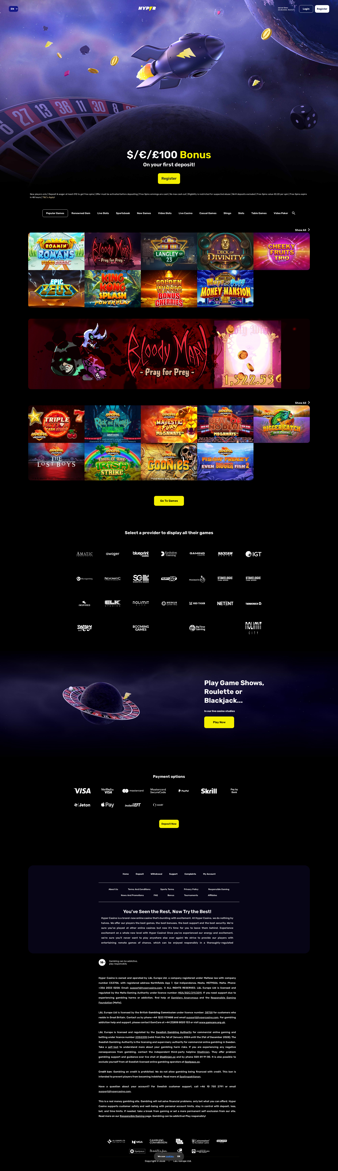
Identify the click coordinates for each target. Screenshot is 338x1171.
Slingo (227, 213)
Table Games (259, 213)
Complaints (190, 874)
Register (322, 8)
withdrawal (156, 874)
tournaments (191, 895)
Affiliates (212, 895)
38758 (209, 1012)
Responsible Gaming (218, 889)
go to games (169, 500)
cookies (170, 1156)
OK (178, 1156)
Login (306, 8)
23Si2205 (141, 1037)
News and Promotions (132, 895)
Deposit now (169, 823)
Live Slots (103, 213)
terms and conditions (139, 889)
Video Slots (165, 213)
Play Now (219, 722)
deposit (140, 874)
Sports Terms (167, 889)
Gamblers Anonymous (184, 997)
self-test (113, 1047)
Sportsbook (123, 213)
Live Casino (185, 213)
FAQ (156, 895)
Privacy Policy (191, 889)
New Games (144, 213)
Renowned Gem (80, 213)
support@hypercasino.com (146, 987)
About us (113, 889)
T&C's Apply (48, 197)
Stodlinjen (203, 1051)
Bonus (171, 895)
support (173, 874)
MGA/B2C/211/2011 (190, 992)
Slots (241, 213)
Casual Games (208, 213)
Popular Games (55, 213)
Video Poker (281, 213)
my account (209, 874)
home (126, 874)
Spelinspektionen (190, 1076)
